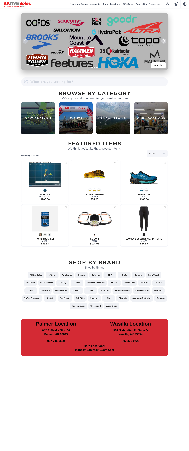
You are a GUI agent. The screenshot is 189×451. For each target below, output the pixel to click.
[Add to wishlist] (66, 163)
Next (163, 41)
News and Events (79, 4)
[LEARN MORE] (94, 337)
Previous (25, 41)
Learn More (158, 65)
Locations (115, 4)
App (138, 4)
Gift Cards (128, 4)
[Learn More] (94, 41)
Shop (105, 4)
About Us (95, 4)
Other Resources (151, 4)
